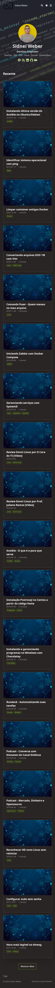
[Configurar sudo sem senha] (27, 890)
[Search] (42, 5)
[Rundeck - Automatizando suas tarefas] (27, 695)
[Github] (32, 60)
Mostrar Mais (27, 966)
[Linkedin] (27, 60)
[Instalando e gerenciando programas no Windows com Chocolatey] (27, 644)
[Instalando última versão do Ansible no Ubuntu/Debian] (27, 104)
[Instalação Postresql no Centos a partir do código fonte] (27, 593)
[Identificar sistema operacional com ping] (27, 153)
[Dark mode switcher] (47, 5)
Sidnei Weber (21, 5)
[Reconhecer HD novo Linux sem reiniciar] (27, 843)
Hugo (42, 981)
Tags (5, 976)
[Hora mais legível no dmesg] (27, 936)
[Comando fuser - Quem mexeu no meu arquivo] (27, 298)
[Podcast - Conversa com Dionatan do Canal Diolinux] (27, 744)
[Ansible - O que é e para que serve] (27, 544)
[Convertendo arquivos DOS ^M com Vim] (27, 248)
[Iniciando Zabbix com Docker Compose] (27, 347)
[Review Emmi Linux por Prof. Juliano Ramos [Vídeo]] (27, 495)
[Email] (19, 60)
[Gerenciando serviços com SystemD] (27, 396)
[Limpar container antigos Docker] (27, 201)
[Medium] (36, 60)
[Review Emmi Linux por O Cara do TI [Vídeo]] (27, 445)
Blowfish (49, 981)
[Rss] (23, 60)
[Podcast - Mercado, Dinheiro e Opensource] (27, 794)
